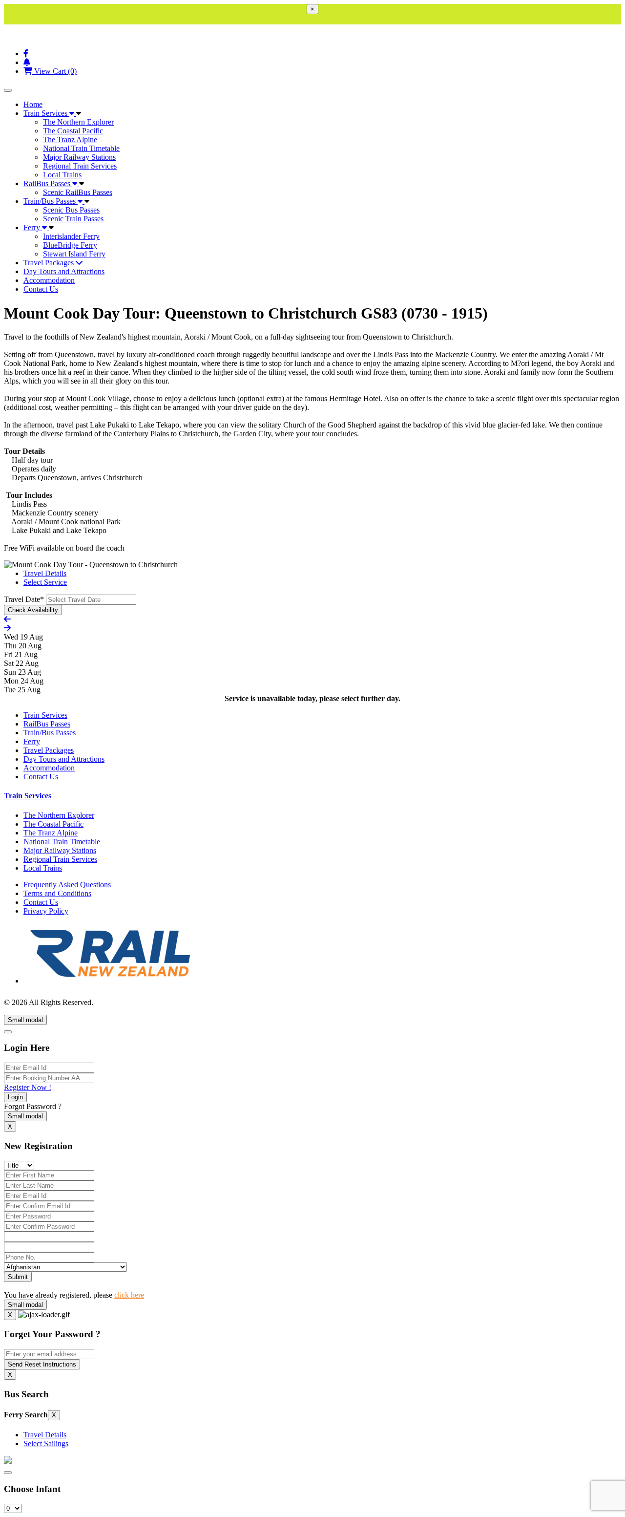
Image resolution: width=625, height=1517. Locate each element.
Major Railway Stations (79, 157)
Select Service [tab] (45, 582)
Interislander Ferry (71, 236)
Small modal (25, 1020)
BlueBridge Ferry (70, 245)
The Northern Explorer (78, 122)
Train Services (46, 113)
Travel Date (24, 599)
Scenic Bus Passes (71, 210)
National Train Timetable (81, 148)
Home (32, 104)
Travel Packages (49, 262)
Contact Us (40, 289)
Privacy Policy (45, 911)
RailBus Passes (47, 183)
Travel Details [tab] (44, 573)
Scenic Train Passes (73, 218)
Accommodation (49, 280)
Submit (18, 1277)
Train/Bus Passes (50, 201)
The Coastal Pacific (73, 131)
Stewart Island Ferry (74, 254)
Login (15, 1097)
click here (129, 1295)
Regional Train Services (80, 166)
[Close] (8, 1031)
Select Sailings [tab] (45, 1443)
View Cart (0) (54, 71)
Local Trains (62, 175)
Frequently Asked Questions (67, 884)
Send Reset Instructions (42, 1364)
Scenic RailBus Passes (77, 192)
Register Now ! (27, 1087)
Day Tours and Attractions (63, 271)
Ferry (32, 227)
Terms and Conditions (57, 893)
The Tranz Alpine (70, 139)
